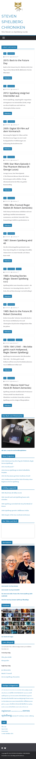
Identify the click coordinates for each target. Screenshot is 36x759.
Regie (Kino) (19, 339)
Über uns (3, 726)
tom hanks (14, 716)
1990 (5, 156)
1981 (5, 690)
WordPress (21, 755)
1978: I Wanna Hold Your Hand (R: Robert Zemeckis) (17, 386)
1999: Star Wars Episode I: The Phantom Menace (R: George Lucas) (16, 166)
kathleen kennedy (15, 704)
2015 (20, 690)
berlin (7, 695)
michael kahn (12, 706)
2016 (23, 690)
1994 (11, 690)
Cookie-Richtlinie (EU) (7, 733)
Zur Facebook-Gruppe (7, 636)
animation (26, 692)
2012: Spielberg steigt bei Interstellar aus (16, 94)
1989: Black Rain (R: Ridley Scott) (11, 493)
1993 (9, 690)
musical (17, 706)
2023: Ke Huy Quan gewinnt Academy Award (15, 476)
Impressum (4, 729)
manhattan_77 (15, 56)
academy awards (28, 690)
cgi (9, 695)
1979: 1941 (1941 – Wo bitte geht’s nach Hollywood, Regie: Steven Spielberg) (17, 349)
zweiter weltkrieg (29, 716)
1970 (5, 339)
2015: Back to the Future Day (16, 62)
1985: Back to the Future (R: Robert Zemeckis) (17, 313)
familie (11, 698)
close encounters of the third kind (18, 695)
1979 (2, 690)
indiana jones (8, 701)
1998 (13, 690)
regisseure (6, 710)
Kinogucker (5, 660)
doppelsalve (29, 695)
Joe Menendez (6, 670)
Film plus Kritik (6, 657)
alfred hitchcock (5, 692)
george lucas (25, 698)
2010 (5, 53)
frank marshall (17, 698)
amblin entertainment (16, 693)
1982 (7, 690)
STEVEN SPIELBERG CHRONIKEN (13, 22)
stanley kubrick (14, 711)
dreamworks (5, 698)
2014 (18, 690)
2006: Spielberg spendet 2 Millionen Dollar (15, 510)
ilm (4, 701)
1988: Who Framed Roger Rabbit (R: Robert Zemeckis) (17, 206)
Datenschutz (4, 731)
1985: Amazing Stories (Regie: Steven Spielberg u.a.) (15, 278)
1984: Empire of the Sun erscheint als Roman (15, 515)
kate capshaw (7, 704)
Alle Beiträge (11, 53)
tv (18, 716)
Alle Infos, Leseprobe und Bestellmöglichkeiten (13, 450)
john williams (25, 701)
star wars (20, 711)
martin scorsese (5, 706)
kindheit (24, 704)
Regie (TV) (19, 268)
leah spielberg (29, 704)
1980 (5, 198)
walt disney (21, 716)
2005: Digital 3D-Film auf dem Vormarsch (16, 130)
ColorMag (12, 755)
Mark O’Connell (6, 673)
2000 (5, 121)
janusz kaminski (16, 701)
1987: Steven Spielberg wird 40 (17, 242)
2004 (15, 690)
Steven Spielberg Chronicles (10, 677)
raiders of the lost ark (23, 706)
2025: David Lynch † (7, 467)
